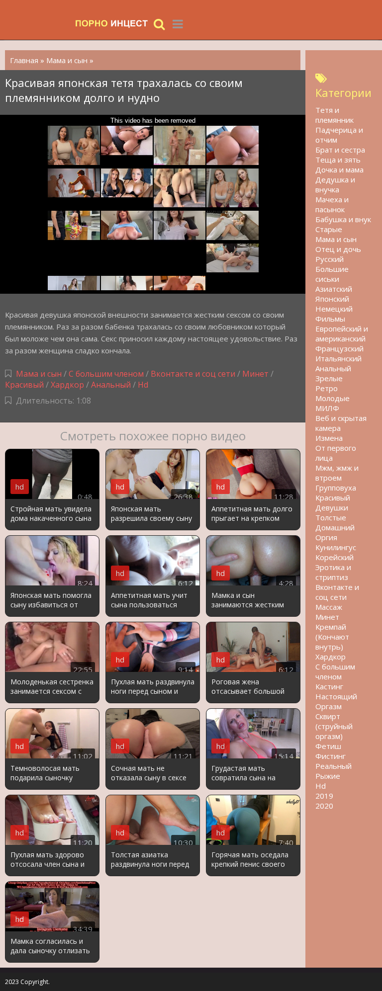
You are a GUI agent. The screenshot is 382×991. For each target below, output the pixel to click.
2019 (324, 796)
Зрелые (329, 378)
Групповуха (335, 488)
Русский (329, 259)
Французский (339, 348)
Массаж (328, 607)
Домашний (335, 527)
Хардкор (67, 384)
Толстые (330, 517)
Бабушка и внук (343, 219)
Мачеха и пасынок (332, 204)
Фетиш (328, 746)
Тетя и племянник (334, 115)
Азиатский (333, 289)
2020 (324, 806)
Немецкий (334, 309)
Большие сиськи (332, 274)
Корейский (334, 557)
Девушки (331, 507)
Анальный (111, 384)
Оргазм (328, 706)
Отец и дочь (338, 249)
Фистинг (330, 756)
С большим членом (106, 373)
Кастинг (329, 686)
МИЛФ (327, 408)
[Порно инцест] (112, 23)
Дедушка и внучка (335, 184)
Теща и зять (338, 160)
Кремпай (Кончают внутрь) (332, 637)
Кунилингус (335, 547)
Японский (332, 299)
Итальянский (338, 358)
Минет (255, 373)
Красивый (24, 384)
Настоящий (336, 696)
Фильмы (330, 319)
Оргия (326, 537)
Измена (329, 438)
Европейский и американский (341, 333)
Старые (328, 229)
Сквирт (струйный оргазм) (334, 726)
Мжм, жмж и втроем (337, 473)
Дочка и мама (339, 169)
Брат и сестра (340, 150)
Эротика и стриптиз (333, 572)
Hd (143, 384)
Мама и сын (39, 373)
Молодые (332, 398)
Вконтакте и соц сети (193, 373)
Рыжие (327, 776)
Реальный (333, 766)
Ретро (326, 388)
